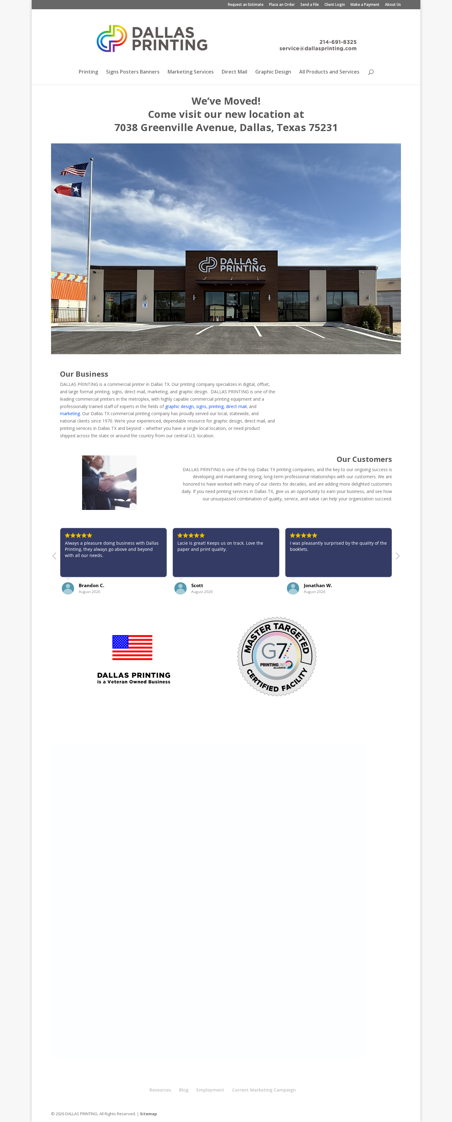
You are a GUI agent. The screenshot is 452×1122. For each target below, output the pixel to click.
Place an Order (282, 5)
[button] (397, 557)
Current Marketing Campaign (264, 1090)
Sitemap (148, 1113)
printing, (217, 406)
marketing (70, 413)
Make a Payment (365, 5)
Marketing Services (191, 72)
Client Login (334, 5)
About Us (393, 5)
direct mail (236, 406)
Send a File (309, 5)
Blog (183, 1090)
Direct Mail (234, 72)
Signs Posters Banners (133, 72)
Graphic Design (273, 72)
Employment (210, 1090)
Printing (88, 72)
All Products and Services (329, 72)
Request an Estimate (246, 5)
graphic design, (180, 406)
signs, (202, 406)
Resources (160, 1090)
